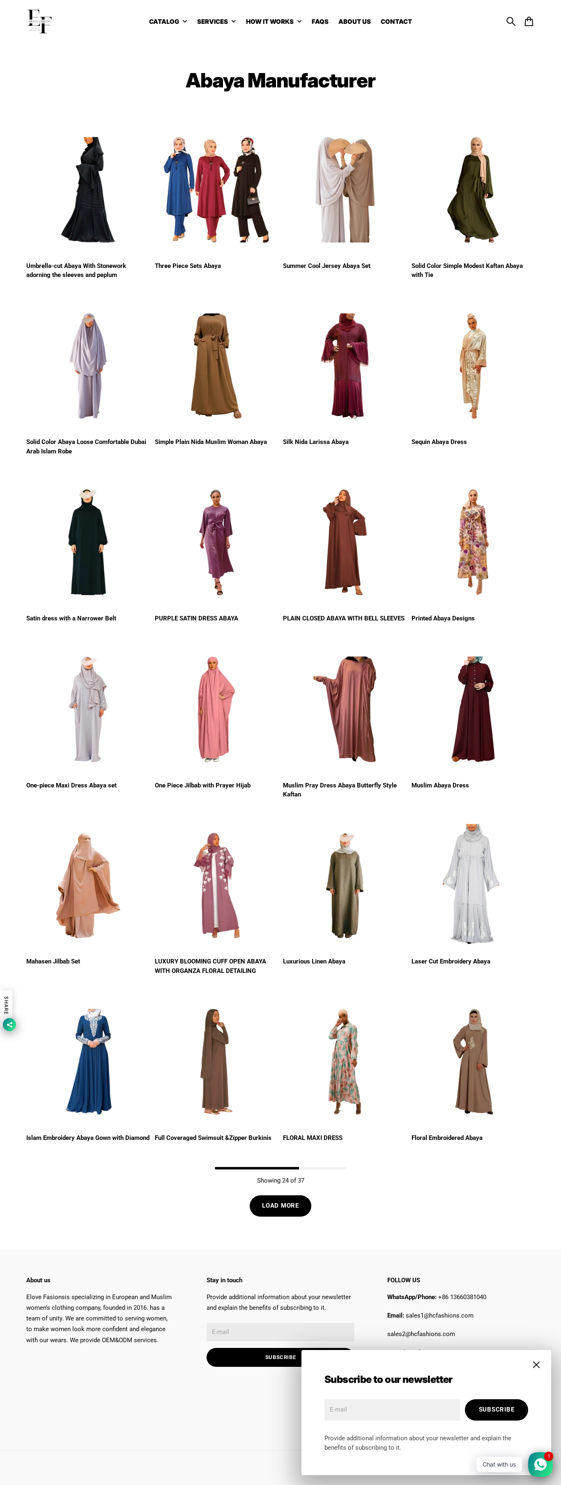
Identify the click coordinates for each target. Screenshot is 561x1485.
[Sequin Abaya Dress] (473, 366)
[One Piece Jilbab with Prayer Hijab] (216, 709)
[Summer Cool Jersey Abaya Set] (345, 190)
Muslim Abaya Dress (440, 785)
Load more (280, 1205)
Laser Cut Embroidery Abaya (451, 961)
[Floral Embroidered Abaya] (473, 1061)
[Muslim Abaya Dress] (473, 709)
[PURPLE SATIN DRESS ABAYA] (216, 542)
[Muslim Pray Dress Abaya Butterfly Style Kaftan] (345, 709)
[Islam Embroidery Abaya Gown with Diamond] (88, 1061)
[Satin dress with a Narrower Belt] (88, 542)
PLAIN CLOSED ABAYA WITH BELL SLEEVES (344, 618)
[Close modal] (536, 1365)
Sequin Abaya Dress (439, 442)
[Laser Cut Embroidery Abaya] (473, 885)
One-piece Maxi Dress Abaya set (71, 785)
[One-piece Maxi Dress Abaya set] (88, 709)
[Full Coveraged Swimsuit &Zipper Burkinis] (216, 1061)
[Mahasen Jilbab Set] (88, 885)
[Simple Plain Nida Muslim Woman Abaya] (216, 366)
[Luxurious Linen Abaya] (345, 885)
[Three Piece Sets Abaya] (216, 190)
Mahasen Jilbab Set (53, 961)
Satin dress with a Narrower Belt (71, 618)
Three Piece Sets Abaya (188, 266)
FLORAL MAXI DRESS (313, 1138)
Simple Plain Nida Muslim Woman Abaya (211, 442)
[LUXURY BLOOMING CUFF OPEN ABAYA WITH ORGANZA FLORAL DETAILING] (216, 885)
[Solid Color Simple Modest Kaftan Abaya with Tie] (473, 190)
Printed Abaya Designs (443, 618)
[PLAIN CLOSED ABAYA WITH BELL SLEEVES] (345, 542)
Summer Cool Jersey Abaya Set (326, 266)
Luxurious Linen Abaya (314, 961)
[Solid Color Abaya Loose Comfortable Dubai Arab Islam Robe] (88, 366)
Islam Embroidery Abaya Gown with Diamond (87, 1138)
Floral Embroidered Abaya (447, 1138)
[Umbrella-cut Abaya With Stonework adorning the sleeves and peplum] (88, 190)
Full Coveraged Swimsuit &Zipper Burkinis (213, 1138)
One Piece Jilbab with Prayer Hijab (203, 785)
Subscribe (497, 1409)
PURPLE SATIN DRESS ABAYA (196, 618)
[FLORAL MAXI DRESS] (345, 1061)
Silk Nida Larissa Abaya (316, 442)
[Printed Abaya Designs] (473, 542)
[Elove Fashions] (39, 21)
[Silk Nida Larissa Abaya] (345, 366)
